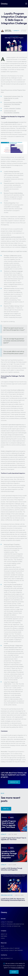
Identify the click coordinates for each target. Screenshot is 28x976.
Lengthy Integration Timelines (12, 108)
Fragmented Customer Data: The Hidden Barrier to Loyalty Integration (13, 98)
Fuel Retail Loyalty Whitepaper (12, 950)
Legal (3, 938)
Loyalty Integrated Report (10, 122)
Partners (4, 936)
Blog (2, 946)
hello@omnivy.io (7, 958)
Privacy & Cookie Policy (17, 967)
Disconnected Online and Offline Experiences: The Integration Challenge (13, 104)
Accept (14, 972)
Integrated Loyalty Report (10, 948)
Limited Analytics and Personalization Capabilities (11, 111)
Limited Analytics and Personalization (11, 237)
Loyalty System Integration (10, 926)
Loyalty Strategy (7, 922)
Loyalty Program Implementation (12, 924)
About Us (4, 934)
